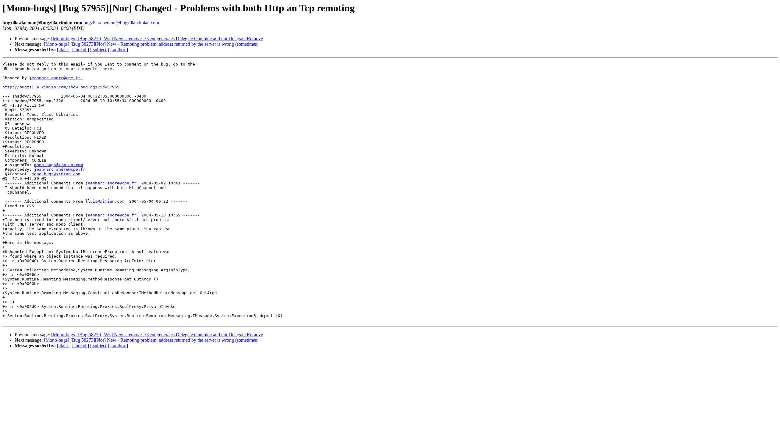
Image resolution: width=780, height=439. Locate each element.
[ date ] (63, 49)
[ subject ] (99, 49)
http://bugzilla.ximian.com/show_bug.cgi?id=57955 (60, 87)
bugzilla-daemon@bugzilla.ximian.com (121, 22)
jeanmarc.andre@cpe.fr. (56, 78)
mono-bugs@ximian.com (58, 164)
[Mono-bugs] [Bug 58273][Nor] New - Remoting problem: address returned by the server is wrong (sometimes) (151, 44)
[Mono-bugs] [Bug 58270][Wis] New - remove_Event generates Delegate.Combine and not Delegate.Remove (157, 38)
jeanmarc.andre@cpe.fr (59, 169)
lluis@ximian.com (104, 201)
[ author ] (119, 49)
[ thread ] (80, 49)
